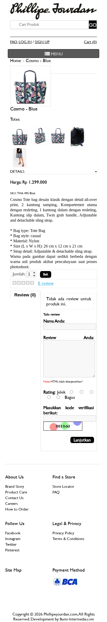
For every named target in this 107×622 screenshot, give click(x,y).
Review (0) (25, 294)
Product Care (16, 492)
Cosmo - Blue (38, 60)
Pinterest (12, 550)
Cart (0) (90, 42)
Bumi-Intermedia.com (77, 619)
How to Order (17, 509)
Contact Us (14, 498)
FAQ (13, 42)
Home (16, 60)
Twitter (11, 544)
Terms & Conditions (68, 538)
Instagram (13, 538)
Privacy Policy (63, 533)
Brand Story (14, 486)
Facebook (12, 533)
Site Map (13, 570)
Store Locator (63, 486)
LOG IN (25, 42)
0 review (46, 283)
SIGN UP (42, 42)
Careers (11, 503)
